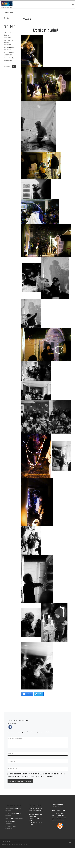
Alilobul (9, 842)
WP (9, 844)
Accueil (6, 12)
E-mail (11, 761)
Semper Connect (57, 806)
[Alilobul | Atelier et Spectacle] (6, 3)
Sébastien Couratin (9, 33)
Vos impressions (18, 818)
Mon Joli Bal (7, 53)
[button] (10, 727)
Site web (12, 769)
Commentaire (15, 738)
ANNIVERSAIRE (8, 55)
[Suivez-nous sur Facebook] (5, 18)
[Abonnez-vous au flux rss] (8, 18)
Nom (10, 753)
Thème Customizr (25, 844)
